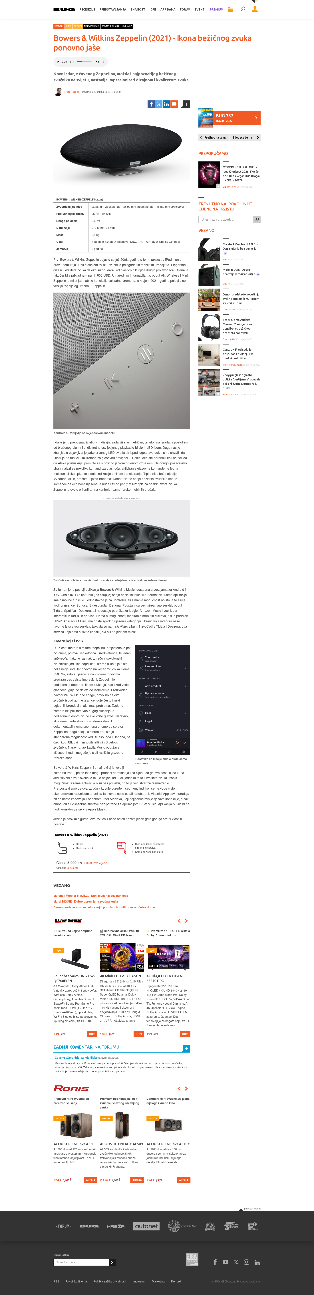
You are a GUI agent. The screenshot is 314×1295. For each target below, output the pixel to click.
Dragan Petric (229, 186)
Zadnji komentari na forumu (86, 1047)
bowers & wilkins (110, 26)
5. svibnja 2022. (108, 1057)
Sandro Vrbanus (231, 394)
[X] (236, 1262)
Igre (153, 9)
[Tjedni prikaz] (231, 9)
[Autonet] (146, 1226)
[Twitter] (158, 104)
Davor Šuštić (229, 309)
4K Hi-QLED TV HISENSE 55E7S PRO (166, 978)
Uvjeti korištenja (76, 1281)
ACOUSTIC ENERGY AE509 (121, 1144)
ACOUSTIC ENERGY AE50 (73, 1144)
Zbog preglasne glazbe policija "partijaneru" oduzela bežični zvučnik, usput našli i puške (241, 381)
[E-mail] (174, 104)
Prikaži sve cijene (95, 863)
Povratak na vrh (252, 1208)
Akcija (90, 1180)
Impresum (139, 1281)
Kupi (92, 1034)
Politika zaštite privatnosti (109, 1281)
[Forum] (63, 1226)
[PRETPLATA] (112, 1262)
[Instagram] (246, 1262)
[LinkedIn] (166, 104)
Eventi (200, 9)
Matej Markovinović (232, 364)
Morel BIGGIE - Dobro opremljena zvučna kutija (85, 901)
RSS (56, 1281)
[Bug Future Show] (182, 1226)
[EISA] (192, 1260)
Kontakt (176, 1281)
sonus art (126, 26)
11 (217, 394)
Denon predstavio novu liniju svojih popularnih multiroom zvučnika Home (104, 907)
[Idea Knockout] (210, 1226)
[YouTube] (225, 1262)
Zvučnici (78, 26)
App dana (168, 9)
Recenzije (87, 9)
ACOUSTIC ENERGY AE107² (168, 1144)
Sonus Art (72, 868)
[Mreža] (115, 1226)
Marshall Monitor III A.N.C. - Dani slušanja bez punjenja (90, 895)
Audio (68, 26)
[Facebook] (151, 104)
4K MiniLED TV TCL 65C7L (121, 976)
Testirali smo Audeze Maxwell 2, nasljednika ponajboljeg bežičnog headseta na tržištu (237, 326)
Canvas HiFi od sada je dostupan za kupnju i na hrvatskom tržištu (238, 354)
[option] (75, 982)
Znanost (138, 9)
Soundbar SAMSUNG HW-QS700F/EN (74, 978)
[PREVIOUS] (179, 920)
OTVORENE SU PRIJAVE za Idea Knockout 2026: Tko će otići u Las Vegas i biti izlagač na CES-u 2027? (241, 174)
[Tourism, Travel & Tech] (231, 1226)
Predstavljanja (113, 9)
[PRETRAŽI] (257, 219)
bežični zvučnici (91, 26)
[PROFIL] (255, 9)
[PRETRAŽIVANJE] (243, 9)
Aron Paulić (71, 92)
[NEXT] (186, 920)
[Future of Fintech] (253, 1226)
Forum (185, 9)
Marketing (158, 1281)
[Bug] (89, 1226)
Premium (216, 9)
